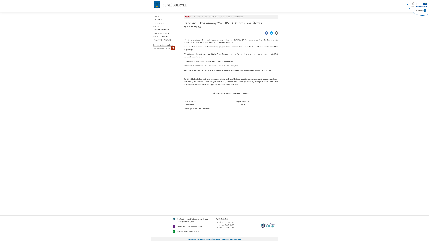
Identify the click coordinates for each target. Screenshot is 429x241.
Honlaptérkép (192, 239)
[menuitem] (165, 16)
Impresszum (201, 239)
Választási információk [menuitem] (163, 40)
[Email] (276, 33)
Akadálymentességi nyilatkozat (231, 239)
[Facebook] (266, 33)
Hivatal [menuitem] (157, 26)
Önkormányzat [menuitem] (160, 23)
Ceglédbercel (175, 5)
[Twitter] (271, 33)
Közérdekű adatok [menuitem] (161, 37)
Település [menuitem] (158, 20)
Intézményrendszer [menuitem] (162, 30)
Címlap (157, 16)
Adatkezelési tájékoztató (213, 239)
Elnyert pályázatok (162, 33)
